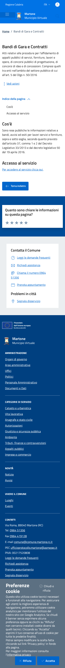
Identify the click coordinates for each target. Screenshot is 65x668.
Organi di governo (16, 359)
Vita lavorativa (14, 414)
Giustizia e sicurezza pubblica (23, 431)
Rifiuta (29, 660)
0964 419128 (18, 536)
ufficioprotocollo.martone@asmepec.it (34, 547)
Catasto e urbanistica (18, 408)
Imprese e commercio (18, 454)
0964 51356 (17, 530)
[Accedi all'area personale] (57, 4)
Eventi (9, 506)
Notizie (9, 474)
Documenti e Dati (15, 388)
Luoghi (9, 500)
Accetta (52, 660)
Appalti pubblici (14, 449)
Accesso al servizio (17, 113)
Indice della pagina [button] (14, 99)
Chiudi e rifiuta (51, 588)
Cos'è (9, 107)
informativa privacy (19, 654)
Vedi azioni (13, 83)
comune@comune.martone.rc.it (33, 542)
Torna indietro (18, 186)
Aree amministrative (17, 365)
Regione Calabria (14, 4)
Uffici (8, 371)
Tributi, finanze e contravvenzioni (25, 443)
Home (5, 31)
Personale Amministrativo (21, 382)
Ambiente (11, 437)
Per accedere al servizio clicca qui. (22, 169)
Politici (9, 376)
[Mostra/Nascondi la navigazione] (7, 14)
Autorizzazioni (14, 425)
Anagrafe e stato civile (18, 420)
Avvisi (8, 480)
